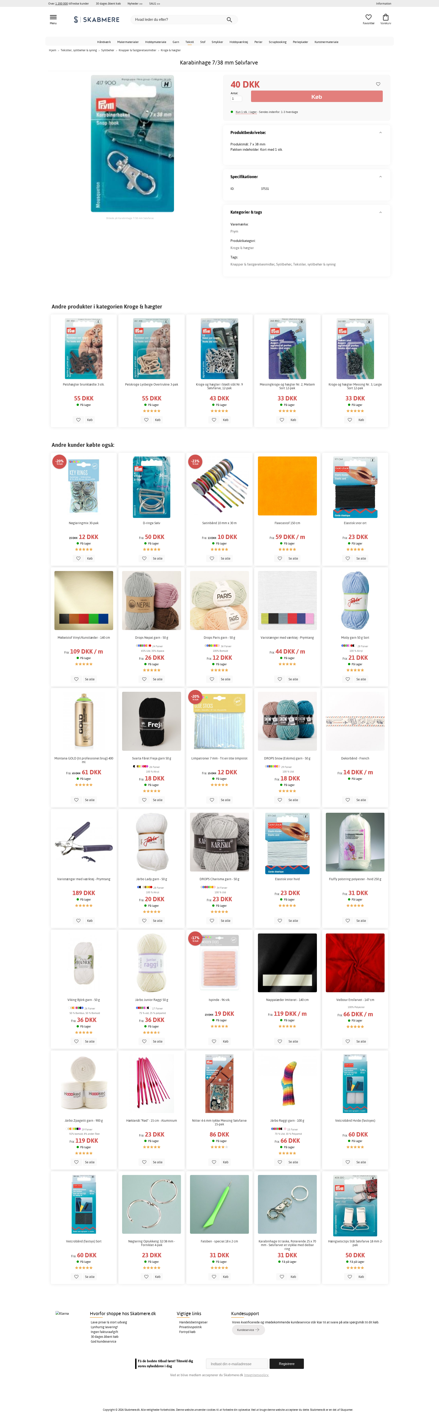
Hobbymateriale (155, 42)
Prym (234, 231)
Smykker (217, 42)
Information (383, 3)
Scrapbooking (277, 42)
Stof (202, 42)
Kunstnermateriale (326, 42)
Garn (176, 42)
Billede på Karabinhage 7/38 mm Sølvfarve (130, 218)
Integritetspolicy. (256, 1375)
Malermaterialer (128, 42)
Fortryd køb (187, 1332)
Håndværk (104, 42)
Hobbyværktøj (239, 42)
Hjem (52, 50)
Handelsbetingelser (193, 1322)
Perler (258, 42)
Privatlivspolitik (190, 1327)
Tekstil (189, 42)
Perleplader (300, 42)
